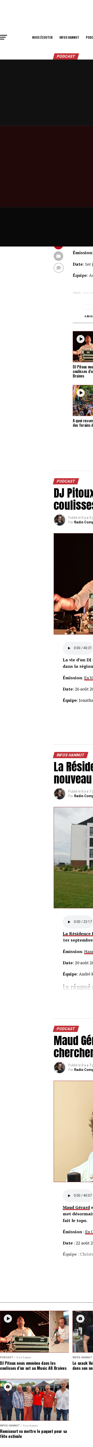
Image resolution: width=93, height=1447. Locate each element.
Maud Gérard (76, 1207)
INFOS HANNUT (69, 37)
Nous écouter (42, 37)
